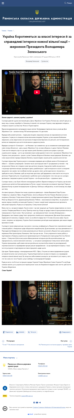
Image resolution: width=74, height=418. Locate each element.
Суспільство (44, 61)
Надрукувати (66, 332)
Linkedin (21, 332)
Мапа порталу (9, 358)
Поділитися (9, 332)
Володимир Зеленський (32, 61)
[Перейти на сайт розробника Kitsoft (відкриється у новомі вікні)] (30, 414)
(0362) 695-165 (42, 366)
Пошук (69, 3)
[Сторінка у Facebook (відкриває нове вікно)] (34, 402)
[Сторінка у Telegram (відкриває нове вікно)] (40, 402)
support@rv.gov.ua (27, 396)
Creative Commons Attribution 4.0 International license (49, 407)
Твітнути (33, 332)
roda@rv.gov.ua (42, 376)
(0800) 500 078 (7, 376)
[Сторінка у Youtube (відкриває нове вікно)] (37, 402)
